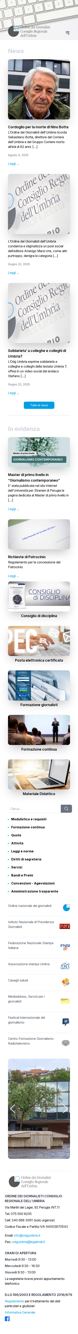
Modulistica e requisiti (28, 819)
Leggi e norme (22, 851)
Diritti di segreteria (26, 859)
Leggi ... (13, 164)
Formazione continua (28, 827)
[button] (12, 1108)
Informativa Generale (20, 1312)
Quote (16, 835)
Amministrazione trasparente (34, 891)
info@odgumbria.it (27, 1235)
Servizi (16, 867)
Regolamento (14, 1301)
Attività (17, 843)
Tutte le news (39, 405)
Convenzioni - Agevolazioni (33, 883)
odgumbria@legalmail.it (28, 1242)
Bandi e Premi (22, 875)
